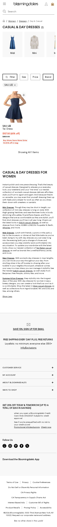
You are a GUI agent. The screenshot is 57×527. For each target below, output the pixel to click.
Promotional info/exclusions (27, 427)
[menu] (4, 4)
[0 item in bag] (52, 4)
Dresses (23, 21)
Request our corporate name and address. (31, 515)
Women (12, 21)
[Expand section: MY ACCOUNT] (28, 375)
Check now (46, 427)
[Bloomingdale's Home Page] (26, 4)
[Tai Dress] (15, 107)
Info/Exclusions (29, 348)
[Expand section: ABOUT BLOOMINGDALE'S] (28, 382)
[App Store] (5, 466)
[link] (15, 134)
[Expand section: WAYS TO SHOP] (28, 390)
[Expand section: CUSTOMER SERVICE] (28, 367)
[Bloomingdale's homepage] (4, 21)
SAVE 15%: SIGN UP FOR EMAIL (28, 329)
